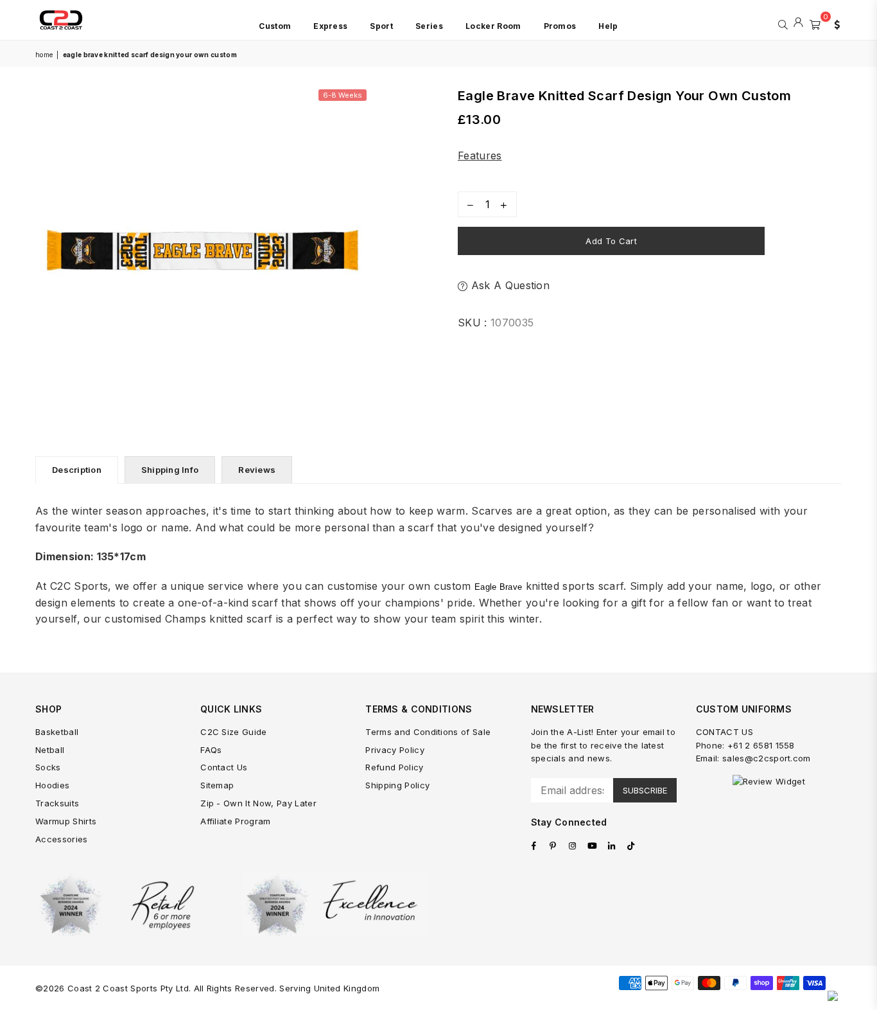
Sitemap (217, 785)
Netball (49, 750)
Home (44, 54)
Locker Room (493, 26)
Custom (275, 26)
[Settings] (834, 23)
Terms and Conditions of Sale (428, 732)
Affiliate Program (235, 821)
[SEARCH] (783, 23)
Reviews (256, 470)
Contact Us (223, 767)
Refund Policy (394, 767)
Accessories (61, 839)
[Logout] (798, 23)
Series (429, 26)
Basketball (56, 732)
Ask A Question (508, 285)
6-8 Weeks (342, 95)
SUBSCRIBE (645, 790)
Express (330, 26)
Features (480, 155)
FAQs (210, 750)
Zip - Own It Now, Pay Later (258, 803)
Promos (560, 26)
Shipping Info (169, 470)
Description (76, 470)
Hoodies (52, 785)
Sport (381, 26)
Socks (48, 767)
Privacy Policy (394, 750)
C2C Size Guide (233, 732)
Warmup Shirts (65, 821)
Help (608, 26)
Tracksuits (57, 803)
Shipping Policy (397, 785)
